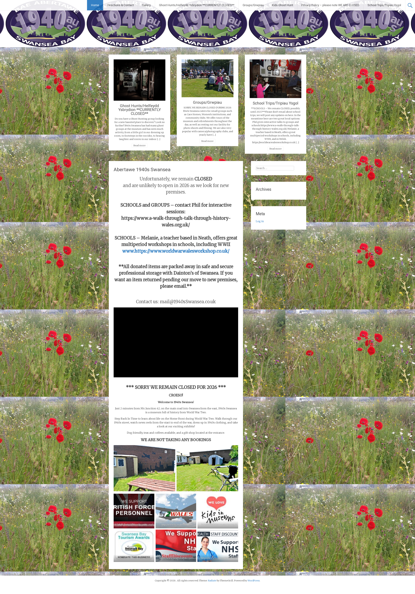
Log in (260, 221)
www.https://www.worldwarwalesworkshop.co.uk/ (176, 251)
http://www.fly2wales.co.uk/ (175, 524)
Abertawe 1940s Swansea (142, 169)
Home (95, 5)
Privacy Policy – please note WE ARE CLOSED (330, 5)
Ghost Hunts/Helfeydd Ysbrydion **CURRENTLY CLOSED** (196, 5)
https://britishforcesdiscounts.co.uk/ (136, 524)
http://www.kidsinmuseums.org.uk (219, 524)
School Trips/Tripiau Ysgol (384, 5)
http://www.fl (176, 521)
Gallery (146, 5)
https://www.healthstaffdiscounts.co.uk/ (180, 558)
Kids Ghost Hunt (282, 5)
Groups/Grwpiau (253, 5)
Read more (139, 145)
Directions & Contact (120, 5)
